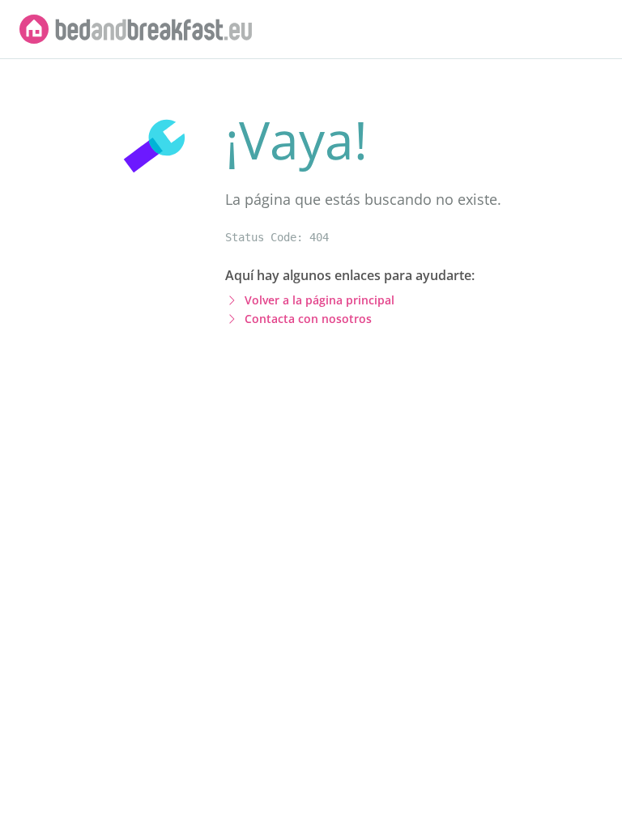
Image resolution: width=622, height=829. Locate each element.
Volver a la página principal (319, 300)
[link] (136, 29)
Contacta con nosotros (308, 318)
